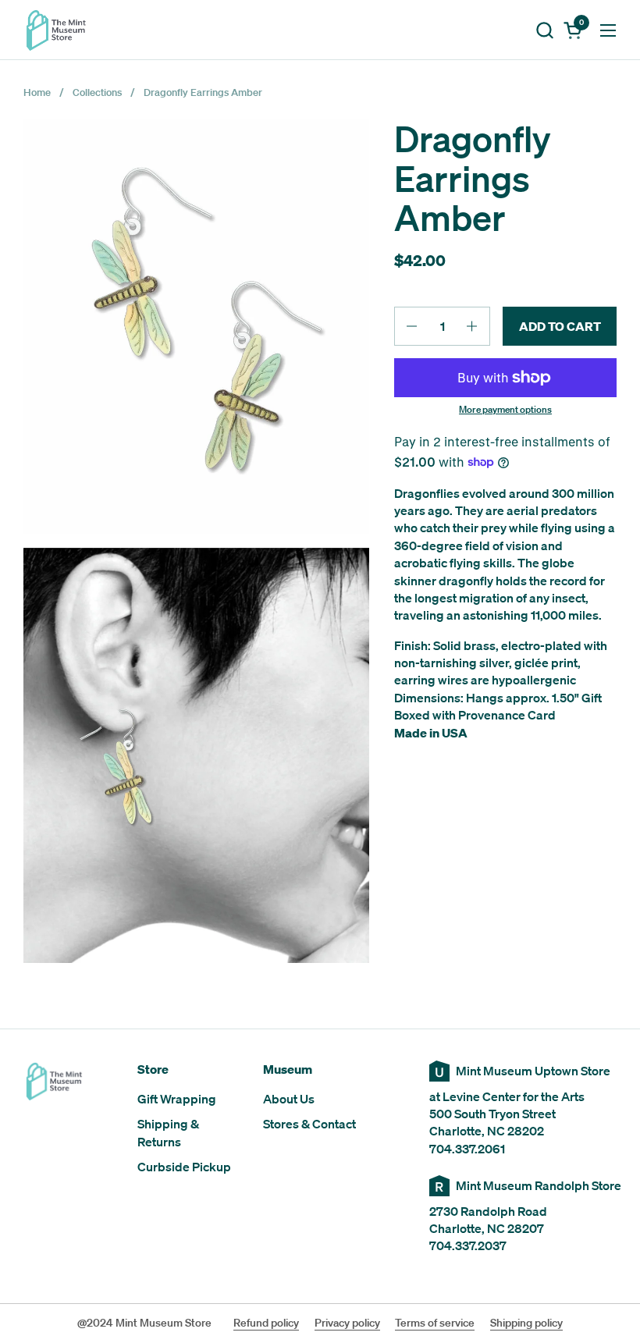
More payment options (505, 409)
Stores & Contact (309, 1124)
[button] (544, 30)
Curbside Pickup (184, 1166)
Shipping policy (526, 1323)
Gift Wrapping (176, 1099)
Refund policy (266, 1323)
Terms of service (435, 1323)
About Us (289, 1099)
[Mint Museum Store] (55, 30)
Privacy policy (347, 1323)
